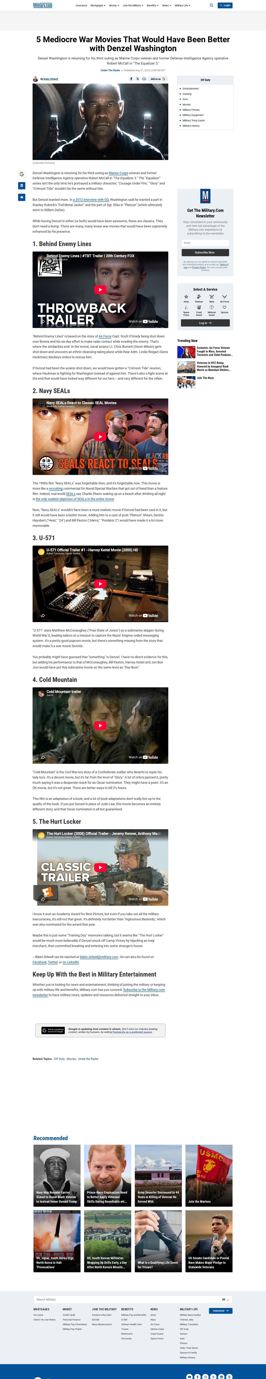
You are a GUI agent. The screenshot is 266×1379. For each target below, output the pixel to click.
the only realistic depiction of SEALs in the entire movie (75, 499)
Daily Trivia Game (189, 1348)
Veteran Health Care (131, 1324)
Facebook (40, 962)
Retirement (126, 1333)
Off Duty (184, 1329)
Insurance (81, 5)
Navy (153, 1319)
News (165, 5)
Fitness (183, 1343)
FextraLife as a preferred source (132, 1032)
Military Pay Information (75, 1324)
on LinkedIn (71, 962)
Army (153, 1315)
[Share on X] (138, 79)
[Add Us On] (21, 174)
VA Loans (38, 1315)
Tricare (124, 1329)
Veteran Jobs (186, 1319)
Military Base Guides (190, 1315)
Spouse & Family (188, 1352)
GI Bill (124, 1319)
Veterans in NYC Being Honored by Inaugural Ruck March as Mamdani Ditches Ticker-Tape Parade (213, 366)
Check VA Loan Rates (44, 1319)
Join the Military (132, 5)
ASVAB (95, 1319)
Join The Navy (205, 378)
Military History (187, 1357)
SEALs (70, 494)
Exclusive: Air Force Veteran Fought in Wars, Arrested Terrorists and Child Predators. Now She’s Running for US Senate (215, 351)
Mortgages (97, 5)
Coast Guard (157, 1333)
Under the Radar (110, 70)
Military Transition (189, 1324)
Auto (182, 1338)
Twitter (53, 962)
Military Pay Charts (72, 1329)
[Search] (211, 5)
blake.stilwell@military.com (99, 957)
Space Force (157, 1338)
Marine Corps (118, 173)
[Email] (144, 79)
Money (113, 5)
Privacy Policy (199, 267)
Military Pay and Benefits (133, 1315)
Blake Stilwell (51, 79)
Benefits (151, 5)
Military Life (181, 5)
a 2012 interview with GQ (91, 200)
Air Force (105, 336)
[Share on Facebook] (131, 79)
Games (183, 1333)
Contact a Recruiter (101, 1315)
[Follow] (21, 185)
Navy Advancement (102, 1324)
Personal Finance (72, 1319)
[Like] (21, 197)
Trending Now (187, 340)
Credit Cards (69, 1315)
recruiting (56, 488)
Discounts (126, 1338)
